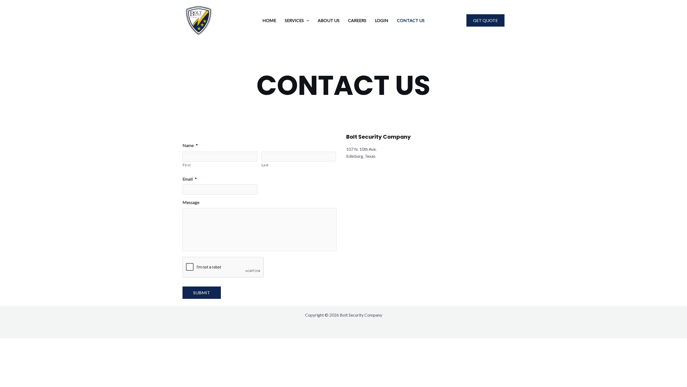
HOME (269, 20)
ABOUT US (328, 20)
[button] (306, 20)
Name (190, 145)
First (187, 165)
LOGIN (381, 20)
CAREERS (357, 20)
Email (189, 178)
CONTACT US (411, 20)
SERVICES (294, 20)
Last (265, 165)
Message (190, 202)
